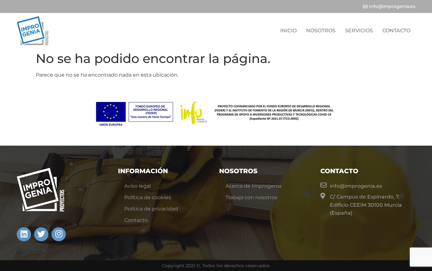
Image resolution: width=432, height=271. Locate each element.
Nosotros (321, 31)
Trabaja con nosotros (251, 197)
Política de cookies (147, 197)
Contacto (396, 31)
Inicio (288, 31)
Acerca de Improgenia (253, 186)
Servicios (359, 31)
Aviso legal (137, 186)
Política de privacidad (151, 209)
